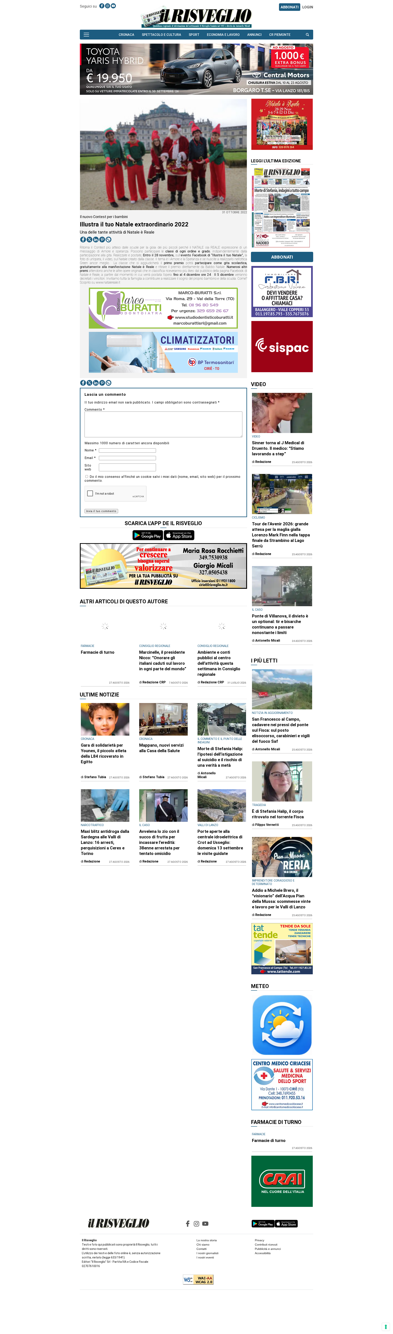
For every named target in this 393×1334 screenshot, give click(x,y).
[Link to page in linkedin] (96, 239)
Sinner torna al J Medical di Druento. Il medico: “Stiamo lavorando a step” (278, 448)
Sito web (88, 467)
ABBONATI (290, 7)
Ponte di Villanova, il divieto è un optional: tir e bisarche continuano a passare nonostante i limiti (280, 624)
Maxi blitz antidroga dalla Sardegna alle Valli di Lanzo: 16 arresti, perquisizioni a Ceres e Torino (105, 842)
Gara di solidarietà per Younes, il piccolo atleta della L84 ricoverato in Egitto (103, 753)
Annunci (254, 35)
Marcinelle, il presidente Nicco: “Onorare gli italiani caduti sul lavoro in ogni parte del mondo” (162, 660)
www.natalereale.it (108, 282)
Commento (95, 410)
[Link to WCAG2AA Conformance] (196, 1279)
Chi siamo (202, 1244)
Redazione (92, 861)
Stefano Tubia (95, 777)
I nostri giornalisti (207, 1253)
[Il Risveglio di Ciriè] (196, 16)
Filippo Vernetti (267, 825)
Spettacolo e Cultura (161, 35)
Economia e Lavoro (223, 35)
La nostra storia (206, 1240)
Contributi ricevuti (266, 1244)
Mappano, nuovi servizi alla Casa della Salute (161, 748)
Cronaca (126, 35)
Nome (91, 450)
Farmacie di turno (97, 652)
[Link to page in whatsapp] (108, 239)
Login (307, 7)
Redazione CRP (154, 682)
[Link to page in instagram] (107, 5)
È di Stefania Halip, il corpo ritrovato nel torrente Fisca (278, 814)
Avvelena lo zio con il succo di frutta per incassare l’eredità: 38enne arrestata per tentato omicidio (159, 842)
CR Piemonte (279, 35)
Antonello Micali (207, 775)
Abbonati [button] (282, 257)
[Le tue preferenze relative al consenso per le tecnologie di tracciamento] (386, 1327)
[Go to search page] (307, 35)
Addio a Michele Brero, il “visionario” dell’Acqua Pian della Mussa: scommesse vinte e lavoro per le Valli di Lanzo (281, 898)
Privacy (259, 1240)
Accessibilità (263, 1253)
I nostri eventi (205, 1257)
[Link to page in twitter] (89, 239)
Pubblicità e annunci (268, 1248)
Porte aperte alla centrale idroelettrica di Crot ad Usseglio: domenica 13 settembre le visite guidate (220, 842)
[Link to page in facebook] (101, 5)
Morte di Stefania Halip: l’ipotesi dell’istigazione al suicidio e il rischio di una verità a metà (220, 757)
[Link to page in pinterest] (102, 239)
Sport (194, 35)
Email (90, 458)
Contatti (201, 1248)
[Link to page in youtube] (113, 5)
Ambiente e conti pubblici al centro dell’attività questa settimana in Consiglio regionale (219, 663)
